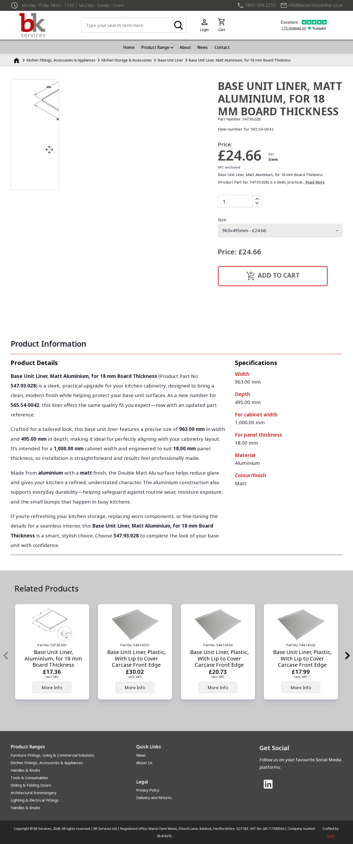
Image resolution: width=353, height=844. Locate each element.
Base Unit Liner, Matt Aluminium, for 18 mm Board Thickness (240, 60)
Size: (222, 220)
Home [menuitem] (129, 47)
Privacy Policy (147, 790)
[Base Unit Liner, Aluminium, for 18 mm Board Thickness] (52, 625)
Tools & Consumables (29, 777)
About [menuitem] (185, 47)
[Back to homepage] (50, 25)
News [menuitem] (202, 47)
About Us (144, 762)
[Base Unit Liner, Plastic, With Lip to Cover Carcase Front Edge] (135, 625)
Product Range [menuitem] (155, 47)
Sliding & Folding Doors (31, 785)
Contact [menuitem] (222, 47)
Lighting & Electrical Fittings (35, 800)
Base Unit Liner (170, 60)
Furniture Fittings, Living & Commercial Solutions (52, 755)
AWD (330, 836)
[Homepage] (17, 60)
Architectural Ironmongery (33, 792)
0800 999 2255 (260, 5)
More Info (52, 687)
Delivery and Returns (154, 797)
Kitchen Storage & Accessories (126, 60)
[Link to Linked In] (268, 784)
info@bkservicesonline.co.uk (315, 5)
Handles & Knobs (25, 770)
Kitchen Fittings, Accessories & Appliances (60, 60)
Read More (315, 182)
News (141, 755)
